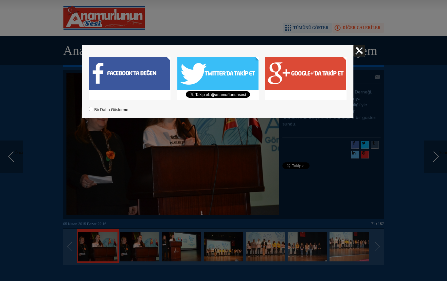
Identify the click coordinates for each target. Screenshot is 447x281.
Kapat (359, 51)
